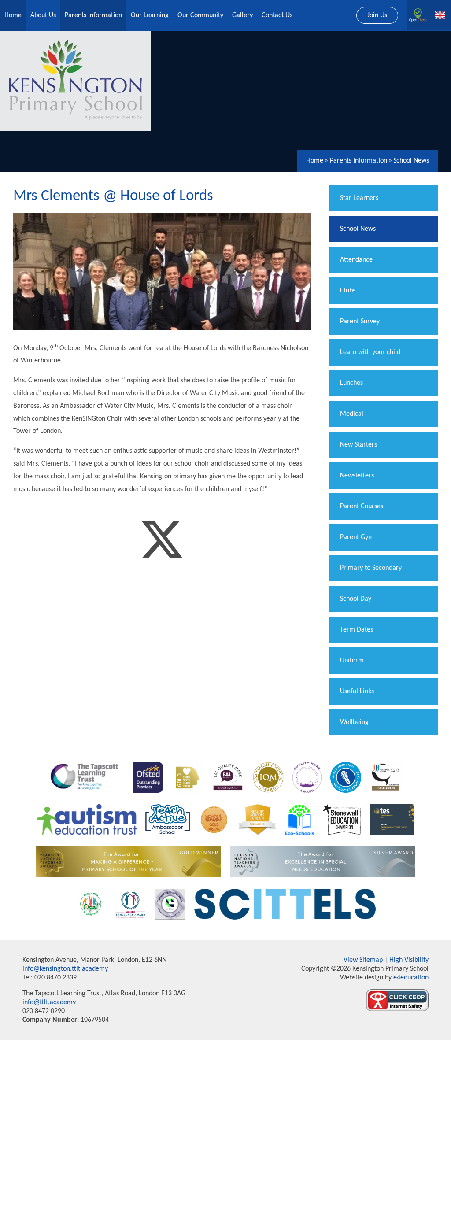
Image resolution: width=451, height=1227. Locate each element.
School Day (355, 598)
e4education (410, 977)
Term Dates (356, 629)
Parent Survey (360, 321)
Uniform (352, 660)
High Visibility (409, 960)
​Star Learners (359, 198)
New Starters (358, 444)
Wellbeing (354, 722)
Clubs (347, 290)
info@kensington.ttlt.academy (65, 968)
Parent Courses (361, 506)
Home (314, 160)
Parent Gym (357, 537)
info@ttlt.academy (49, 1002)
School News (411, 160)
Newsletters (357, 475)
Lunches (351, 383)
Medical (351, 414)
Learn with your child (370, 352)
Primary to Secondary (371, 568)
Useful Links (357, 691)
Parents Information (358, 160)
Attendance (356, 259)
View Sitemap (363, 960)
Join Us (377, 15)
